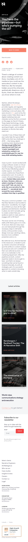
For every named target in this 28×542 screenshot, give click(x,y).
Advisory (7, 295)
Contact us (6, 408)
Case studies (6, 471)
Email (6, 429)
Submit (20, 431)
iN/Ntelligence (7, 466)
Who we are (6, 468)
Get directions (5, 490)
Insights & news (7, 473)
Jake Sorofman (15, 105)
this (13, 113)
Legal (4, 481)
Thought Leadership (11, 297)
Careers (4, 476)
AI (20, 297)
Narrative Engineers (8, 463)
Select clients (6, 460)
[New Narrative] (3, 4)
